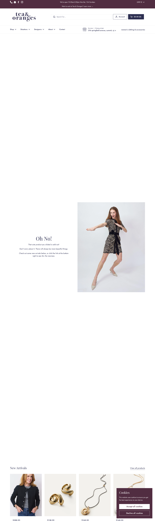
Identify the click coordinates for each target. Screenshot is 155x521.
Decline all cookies (134, 513)
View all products (137, 468)
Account (122, 17)
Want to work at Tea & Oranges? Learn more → (77, 6)
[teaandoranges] (24, 17)
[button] (136, 16)
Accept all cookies (134, 506)
